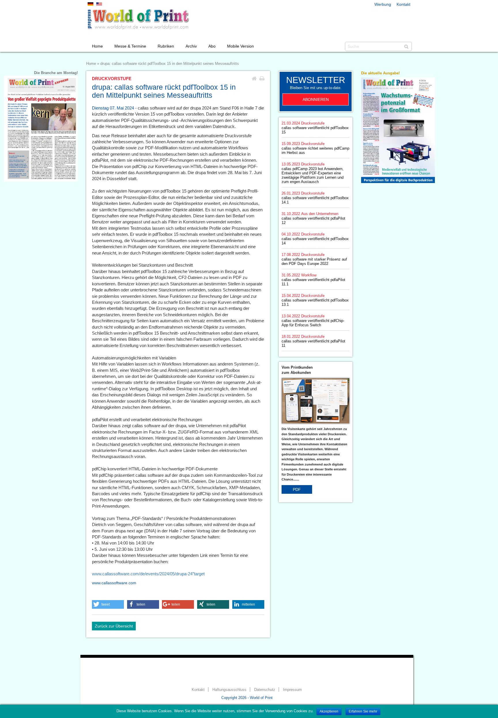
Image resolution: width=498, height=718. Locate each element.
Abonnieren (316, 99)
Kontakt (403, 4)
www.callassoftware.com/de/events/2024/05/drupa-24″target (148, 573)
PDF (297, 489)
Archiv (191, 46)
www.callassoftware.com (114, 583)
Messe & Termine (130, 46)
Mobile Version (240, 46)
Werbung (382, 4)
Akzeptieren (329, 711)
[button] (108, 604)
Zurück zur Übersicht (114, 626)
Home (97, 46)
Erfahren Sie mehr (363, 711)
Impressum (292, 690)
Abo (212, 46)
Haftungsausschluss (229, 690)
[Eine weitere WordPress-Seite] (138, 19)
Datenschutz (264, 690)
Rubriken (166, 46)
